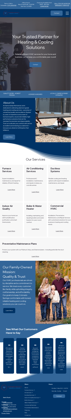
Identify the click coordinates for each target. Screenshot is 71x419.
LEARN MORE (44, 6)
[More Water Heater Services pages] (37, 402)
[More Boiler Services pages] (33, 400)
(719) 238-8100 (11, 5)
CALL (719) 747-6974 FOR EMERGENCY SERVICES (62, 4)
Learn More (11, 190)
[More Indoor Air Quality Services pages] (39, 397)
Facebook (5, 404)
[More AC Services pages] (32, 392)
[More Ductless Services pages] (35, 395)
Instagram (5, 407)
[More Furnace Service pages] (34, 390)
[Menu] (67, 13)
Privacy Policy (6, 413)
